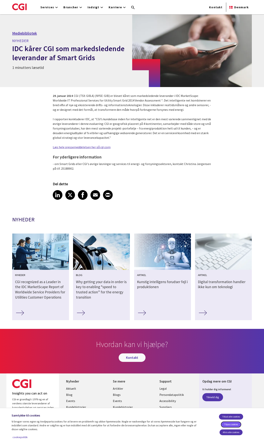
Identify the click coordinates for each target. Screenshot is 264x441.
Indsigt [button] (93, 7)
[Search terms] (133, 8)
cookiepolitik (20, 437)
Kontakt (215, 7)
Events (70, 401)
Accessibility (167, 401)
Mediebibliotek (24, 33)
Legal (163, 388)
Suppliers (165, 407)
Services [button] (47, 7)
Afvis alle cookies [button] (231, 432)
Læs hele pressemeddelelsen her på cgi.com (82, 147)
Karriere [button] (115, 7)
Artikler (118, 388)
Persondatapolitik (171, 395)
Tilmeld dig (212, 397)
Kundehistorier (76, 407)
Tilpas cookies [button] (231, 424)
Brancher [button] (70, 7)
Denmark (241, 7)
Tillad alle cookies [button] (231, 416)
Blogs (117, 395)
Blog (69, 395)
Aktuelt (71, 388)
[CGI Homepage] (19, 7)
